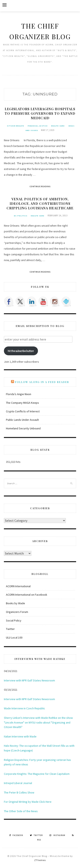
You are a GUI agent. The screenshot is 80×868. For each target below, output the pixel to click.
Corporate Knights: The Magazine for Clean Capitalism (37, 774)
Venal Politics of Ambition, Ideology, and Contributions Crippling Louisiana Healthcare (40, 203)
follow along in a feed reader (42, 382)
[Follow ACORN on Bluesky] (66, 301)
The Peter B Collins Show (19, 792)
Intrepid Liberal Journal (18, 783)
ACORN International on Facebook (26, 594)
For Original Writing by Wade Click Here (27, 802)
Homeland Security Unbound (23, 428)
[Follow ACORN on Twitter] (20, 301)
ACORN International (18, 586)
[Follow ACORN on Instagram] (55, 301)
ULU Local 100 (14, 637)
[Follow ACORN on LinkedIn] (32, 301)
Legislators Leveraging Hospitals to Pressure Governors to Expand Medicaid (40, 113)
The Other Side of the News (21, 811)
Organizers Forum (17, 612)
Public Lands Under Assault (22, 420)
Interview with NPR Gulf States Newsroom (29, 680)
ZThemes (40, 860)
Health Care (58, 126)
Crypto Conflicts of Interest (23, 411)
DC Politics (20, 216)
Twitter (10, 629)
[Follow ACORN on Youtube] (43, 301)
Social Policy (13, 620)
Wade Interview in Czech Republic (24, 708)
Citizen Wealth (15, 126)
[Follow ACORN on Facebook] (9, 301)
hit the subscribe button (21, 351)
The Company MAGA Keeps (22, 403)
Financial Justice (38, 126)
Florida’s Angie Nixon (18, 394)
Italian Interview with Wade (20, 736)
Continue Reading (40, 186)
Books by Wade (15, 603)
